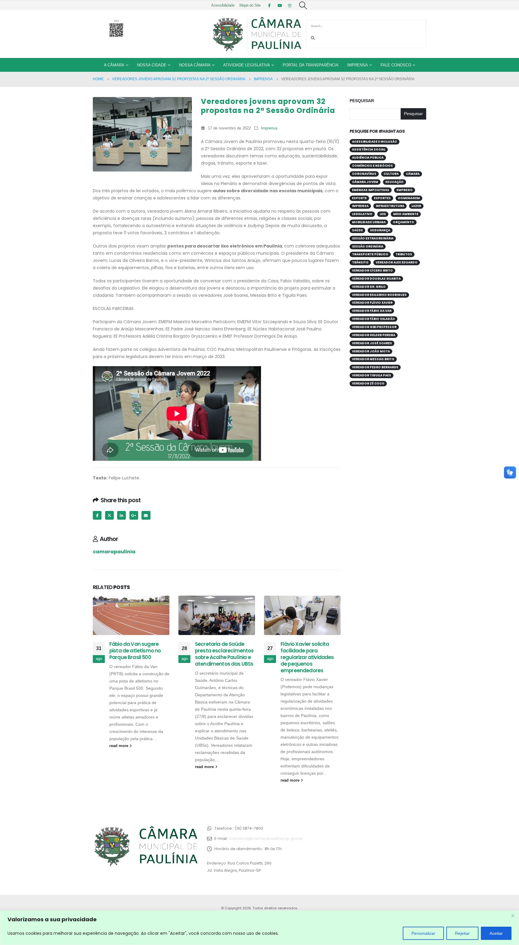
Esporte (359, 198)
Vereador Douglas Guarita (376, 278)
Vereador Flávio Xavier (372, 302)
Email (145, 515)
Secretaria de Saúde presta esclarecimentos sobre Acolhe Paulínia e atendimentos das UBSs (224, 653)
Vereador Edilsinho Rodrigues (379, 295)
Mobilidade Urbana (369, 222)
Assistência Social (368, 149)
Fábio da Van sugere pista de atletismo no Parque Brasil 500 (135, 650)
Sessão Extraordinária (372, 238)
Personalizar (423, 933)
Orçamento (403, 222)
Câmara (413, 174)
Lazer (416, 206)
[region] (259, 927)
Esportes (382, 198)
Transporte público (370, 254)
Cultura (391, 174)
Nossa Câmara (195, 65)
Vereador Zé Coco (368, 383)
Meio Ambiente (405, 214)
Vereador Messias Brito (373, 359)
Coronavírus (364, 174)
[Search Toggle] (303, 5)
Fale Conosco (396, 65)
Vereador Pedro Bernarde (375, 367)
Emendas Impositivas (370, 190)
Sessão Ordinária (367, 246)
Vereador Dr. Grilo (369, 286)
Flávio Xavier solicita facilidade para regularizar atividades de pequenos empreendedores (307, 657)
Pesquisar (362, 100)
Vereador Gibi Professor (374, 327)
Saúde (357, 230)
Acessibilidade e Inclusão (374, 141)
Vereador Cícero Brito (372, 270)
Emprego (404, 190)
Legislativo (362, 214)
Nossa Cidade (151, 65)
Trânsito (360, 262)
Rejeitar (462, 933)
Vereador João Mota (371, 351)
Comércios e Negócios (372, 165)
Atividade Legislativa (246, 65)
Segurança (380, 230)
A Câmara (114, 65)
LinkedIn (121, 515)
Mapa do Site (250, 5)
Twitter (109, 515)
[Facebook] (269, 5)
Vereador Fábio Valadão (373, 319)
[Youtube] (279, 5)
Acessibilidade (222, 5)
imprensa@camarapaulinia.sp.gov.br (266, 838)
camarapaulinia (114, 551)
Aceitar (496, 933)
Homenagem (409, 198)
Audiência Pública (368, 157)
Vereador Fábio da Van (372, 310)
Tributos (404, 254)
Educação (394, 182)
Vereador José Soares (372, 343)
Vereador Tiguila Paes (371, 375)
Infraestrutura (390, 206)
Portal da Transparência (310, 65)
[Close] (512, 915)
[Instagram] (290, 5)
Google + (133, 515)
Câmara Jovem (365, 182)
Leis (383, 214)
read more (119, 746)
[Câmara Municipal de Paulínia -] (256, 34)
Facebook (97, 515)
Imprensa (357, 65)
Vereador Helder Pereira (373, 335)
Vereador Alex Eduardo (396, 262)
